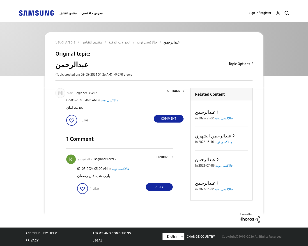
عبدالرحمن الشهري (213, 136)
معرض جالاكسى (92, 13)
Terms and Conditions (112, 233)
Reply (159, 187)
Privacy (32, 240)
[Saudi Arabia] (36, 13)
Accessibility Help (41, 233)
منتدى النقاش (68, 13)
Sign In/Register (260, 13)
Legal (97, 240)
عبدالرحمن (205, 112)
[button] (176, 91)
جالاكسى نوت (110, 100)
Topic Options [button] (239, 64)
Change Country (201, 237)
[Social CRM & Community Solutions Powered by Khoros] (250, 218)
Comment (168, 119)
